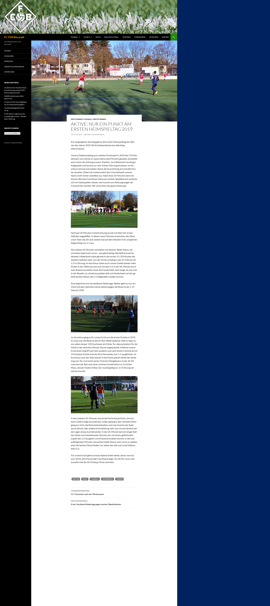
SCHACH (87, 37)
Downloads (9, 72)
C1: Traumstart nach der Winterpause (87, 492)
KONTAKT (7, 51)
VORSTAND (126, 37)
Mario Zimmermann (95, 134)
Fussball (88, 119)
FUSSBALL (74, 37)
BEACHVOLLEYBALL (111, 37)
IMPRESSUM (8, 61)
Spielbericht (108, 479)
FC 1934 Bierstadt (14, 37)
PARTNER (165, 37)
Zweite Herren (99, 119)
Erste (85, 479)
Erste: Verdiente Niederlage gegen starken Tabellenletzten (96, 502)
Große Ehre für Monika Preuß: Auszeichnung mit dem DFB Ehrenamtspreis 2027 (15, 90)
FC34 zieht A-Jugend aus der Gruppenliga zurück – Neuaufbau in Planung (15, 116)
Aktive (76, 479)
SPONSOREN (153, 37)
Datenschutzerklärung (14, 66)
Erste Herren (77, 119)
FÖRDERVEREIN (139, 37)
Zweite (120, 479)
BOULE (98, 37)
